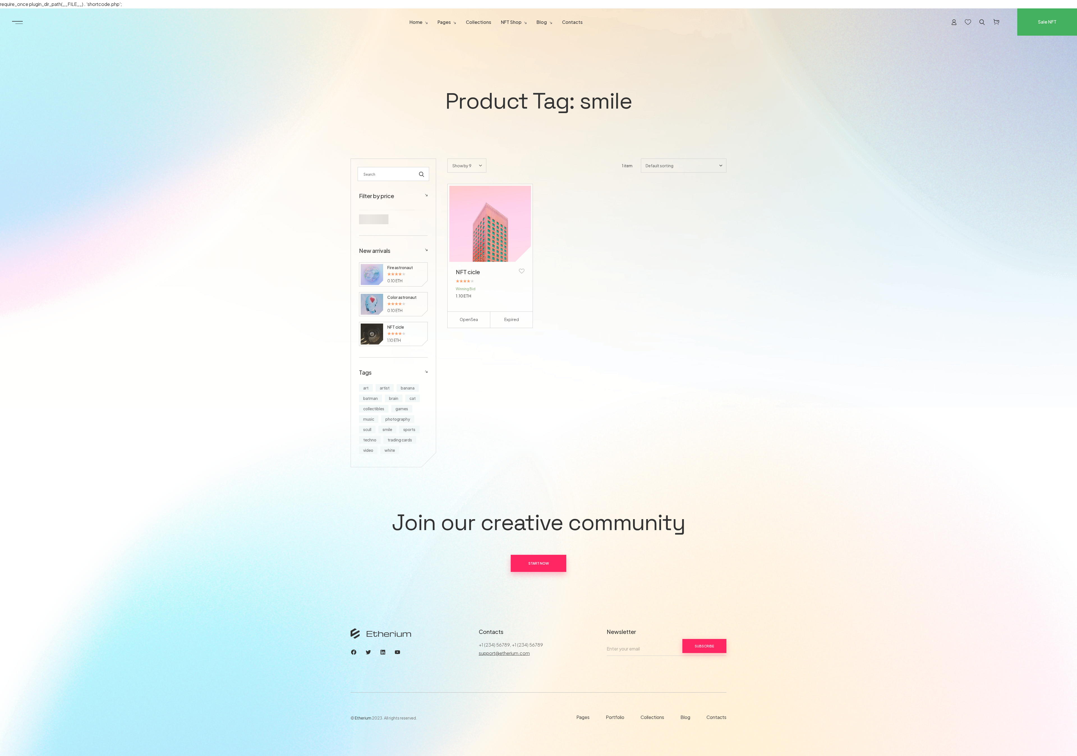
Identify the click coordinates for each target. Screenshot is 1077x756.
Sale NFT (1047, 22)
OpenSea (469, 319)
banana (408, 387)
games (401, 408)
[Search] (421, 174)
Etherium (363, 717)
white (390, 450)
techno (369, 439)
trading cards (400, 439)
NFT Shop (511, 22)
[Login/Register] (954, 22)
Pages (444, 22)
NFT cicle (468, 271)
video (368, 450)
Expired (511, 319)
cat (412, 398)
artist (385, 387)
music (368, 418)
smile (387, 429)
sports (409, 429)
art (366, 387)
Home (415, 22)
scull (367, 429)
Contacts (572, 22)
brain (393, 398)
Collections (478, 22)
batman (370, 398)
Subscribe (704, 646)
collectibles (373, 408)
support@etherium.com (504, 653)
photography (397, 418)
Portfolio (615, 717)
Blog (542, 22)
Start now (538, 563)
